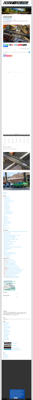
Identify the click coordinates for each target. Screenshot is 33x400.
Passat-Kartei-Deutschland (15, 348)
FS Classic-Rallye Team (7, 327)
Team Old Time (6, 335)
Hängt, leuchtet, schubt (7, 254)
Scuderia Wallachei (6, 334)
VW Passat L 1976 (7, 199)
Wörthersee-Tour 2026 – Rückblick (9, 244)
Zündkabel (21, 313)
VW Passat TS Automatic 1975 (8, 212)
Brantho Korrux (24, 48)
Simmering (20, 48)
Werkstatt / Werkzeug (7, 228)
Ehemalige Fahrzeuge (7, 207)
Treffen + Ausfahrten (6, 217)
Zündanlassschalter (4, 313)
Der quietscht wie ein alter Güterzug (9, 252)
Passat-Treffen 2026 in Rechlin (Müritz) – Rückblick (11, 239)
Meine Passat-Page (14, 343)
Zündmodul (24, 313)
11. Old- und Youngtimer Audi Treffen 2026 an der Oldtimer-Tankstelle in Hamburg (15, 231)
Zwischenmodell (13, 313)
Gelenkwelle (28, 48)
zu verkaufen (18, 312)
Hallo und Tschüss (6, 245)
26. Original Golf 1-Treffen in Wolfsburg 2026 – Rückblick (12, 235)
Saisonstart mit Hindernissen (8, 248)
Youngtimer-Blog (6, 339)
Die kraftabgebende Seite (7, 18)
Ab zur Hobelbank (6, 249)
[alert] (16, 148)
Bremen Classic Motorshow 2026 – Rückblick (10, 253)
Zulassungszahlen (25, 312)
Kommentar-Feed (6, 356)
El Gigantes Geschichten (7, 326)
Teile (4, 215)
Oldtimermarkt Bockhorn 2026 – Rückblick (12, 273)
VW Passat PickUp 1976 (7, 211)
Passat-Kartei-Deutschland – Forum (16, 349)
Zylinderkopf (6, 314)
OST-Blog (5, 15)
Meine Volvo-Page (14, 345)
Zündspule (20, 312)
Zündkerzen (18, 313)
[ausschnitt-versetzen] (16, 169)
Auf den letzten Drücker (7, 240)
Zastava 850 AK (6, 204)
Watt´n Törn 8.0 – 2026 (7, 232)
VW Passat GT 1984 (6, 48)
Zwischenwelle (8, 312)
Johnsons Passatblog (7, 331)
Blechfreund (5, 325)
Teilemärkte (5, 216)
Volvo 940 (5, 203)
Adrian (5, 277)
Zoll (16, 312)
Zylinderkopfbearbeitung (14, 314)
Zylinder (16, 313)
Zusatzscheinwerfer (5, 312)
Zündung (25, 313)
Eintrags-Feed (6, 355)
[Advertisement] (16, 65)
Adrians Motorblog (6, 322)
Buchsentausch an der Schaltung (15, 268)
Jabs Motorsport (6, 330)
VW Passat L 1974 (7, 208)
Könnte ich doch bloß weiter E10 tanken (9, 236)
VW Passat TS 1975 (7, 198)
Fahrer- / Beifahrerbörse (7, 221)
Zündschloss (22, 312)
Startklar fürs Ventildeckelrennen (10, 263)
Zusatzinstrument (9, 313)
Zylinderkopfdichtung (13, 312)
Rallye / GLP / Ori (6, 225)
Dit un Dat (5, 220)
